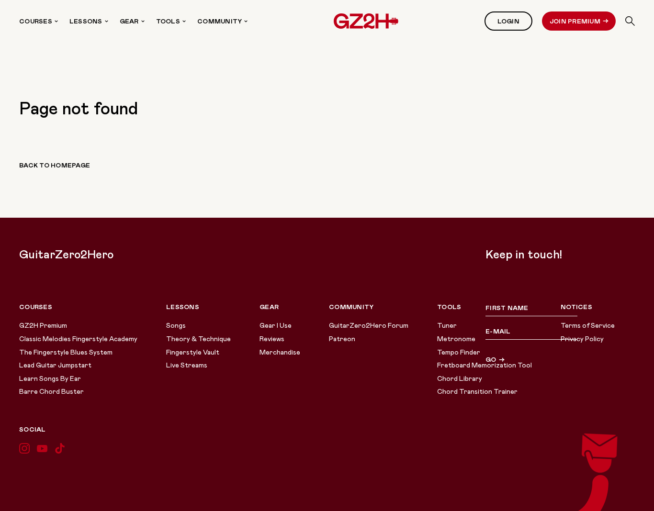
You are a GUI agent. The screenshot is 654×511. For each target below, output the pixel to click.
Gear (129, 21)
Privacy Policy (582, 338)
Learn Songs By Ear (50, 378)
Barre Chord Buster (51, 391)
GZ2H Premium (43, 325)
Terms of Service (588, 325)
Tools (168, 21)
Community (219, 21)
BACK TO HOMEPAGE (54, 165)
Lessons (85, 21)
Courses (35, 21)
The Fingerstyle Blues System (66, 351)
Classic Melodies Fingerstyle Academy (78, 338)
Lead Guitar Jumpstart (55, 364)
